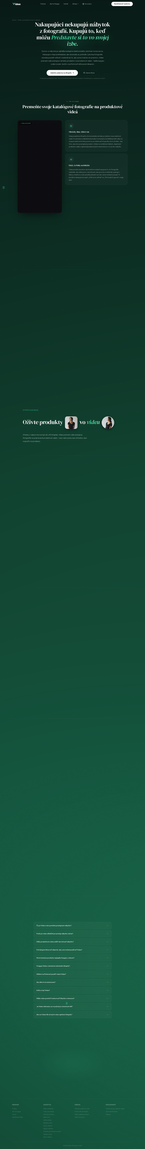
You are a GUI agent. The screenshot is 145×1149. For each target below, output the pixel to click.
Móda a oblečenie (48, 1108)
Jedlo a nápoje (47, 1120)
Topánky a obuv (47, 1134)
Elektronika (46, 1117)
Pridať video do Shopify (81, 1111)
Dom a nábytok (47, 1126)
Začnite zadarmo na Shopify (61, 73)
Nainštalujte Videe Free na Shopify (71, 1083)
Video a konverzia (80, 1117)
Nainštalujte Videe (17, 1117)
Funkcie (43, 4)
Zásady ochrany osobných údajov (115, 1108)
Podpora (108, 1114)
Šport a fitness (47, 1137)
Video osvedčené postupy (82, 1114)
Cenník (66, 4)
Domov (14, 20)
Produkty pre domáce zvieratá (52, 1131)
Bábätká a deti (47, 1123)
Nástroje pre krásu (48, 1114)
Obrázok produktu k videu (82, 1108)
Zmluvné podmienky (111, 1111)
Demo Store (90, 73)
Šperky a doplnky (48, 1128)
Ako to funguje (54, 4)
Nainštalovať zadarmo (122, 4)
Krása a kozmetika (48, 1111)
